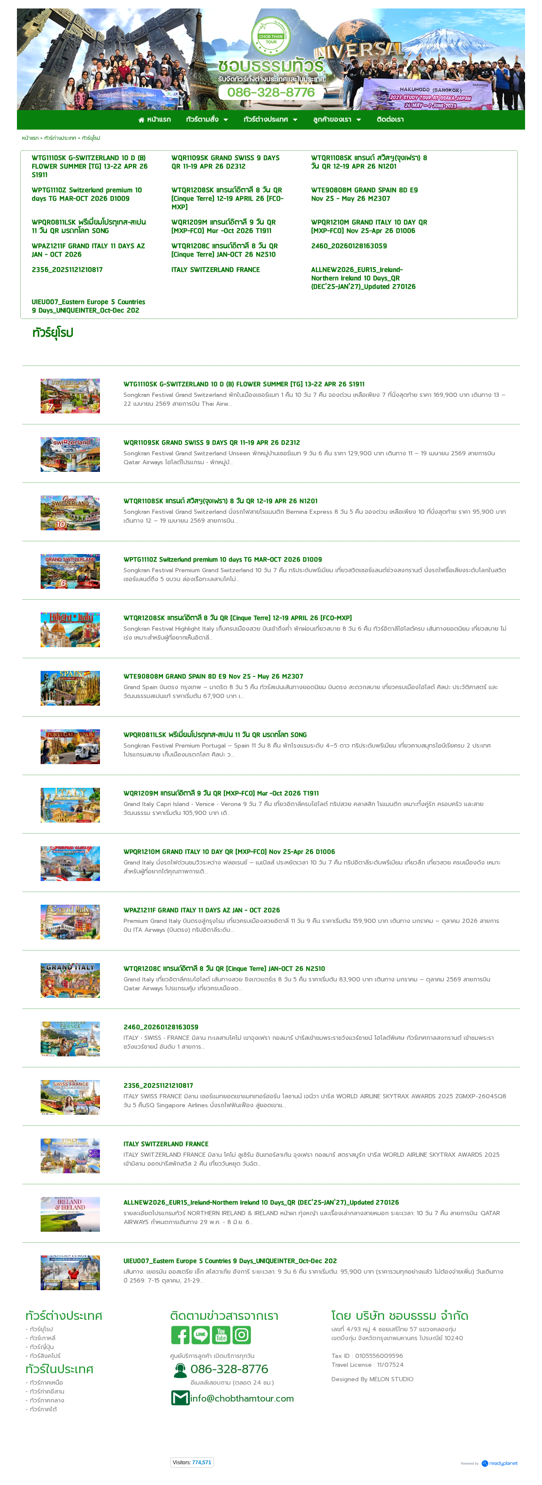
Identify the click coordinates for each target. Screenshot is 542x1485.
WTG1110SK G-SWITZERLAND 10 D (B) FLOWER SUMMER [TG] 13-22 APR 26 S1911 (244, 384)
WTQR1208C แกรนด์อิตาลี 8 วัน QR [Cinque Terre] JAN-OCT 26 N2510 (224, 969)
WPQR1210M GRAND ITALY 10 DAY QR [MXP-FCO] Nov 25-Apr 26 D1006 (229, 852)
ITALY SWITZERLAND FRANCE (166, 1144)
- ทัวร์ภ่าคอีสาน (44, 1391)
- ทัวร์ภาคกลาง (44, 1400)
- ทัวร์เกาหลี (40, 1338)
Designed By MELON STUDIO (373, 1379)
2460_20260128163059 (161, 1027)
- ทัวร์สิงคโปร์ (43, 1356)
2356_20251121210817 (159, 1086)
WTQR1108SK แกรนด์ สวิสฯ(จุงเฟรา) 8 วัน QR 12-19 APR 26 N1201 (221, 501)
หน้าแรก (30, 138)
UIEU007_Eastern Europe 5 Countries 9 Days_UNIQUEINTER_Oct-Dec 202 (230, 1261)
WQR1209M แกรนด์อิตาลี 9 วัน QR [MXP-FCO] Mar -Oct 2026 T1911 (221, 793)
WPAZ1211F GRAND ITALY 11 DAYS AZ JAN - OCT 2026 (202, 910)
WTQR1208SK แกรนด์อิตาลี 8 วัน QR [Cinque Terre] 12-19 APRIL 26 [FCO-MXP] (238, 618)
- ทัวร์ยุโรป (39, 1329)
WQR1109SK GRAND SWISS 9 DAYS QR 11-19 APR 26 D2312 (212, 443)
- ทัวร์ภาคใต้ (41, 1409)
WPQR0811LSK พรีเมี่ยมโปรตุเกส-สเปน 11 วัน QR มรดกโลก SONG (215, 735)
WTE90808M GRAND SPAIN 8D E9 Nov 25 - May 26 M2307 (214, 676)
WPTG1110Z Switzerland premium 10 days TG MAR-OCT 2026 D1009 (223, 559)
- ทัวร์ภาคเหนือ (44, 1382)
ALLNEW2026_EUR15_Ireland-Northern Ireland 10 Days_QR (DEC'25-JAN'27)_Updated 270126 (261, 1202)
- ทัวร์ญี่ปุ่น (39, 1347)
